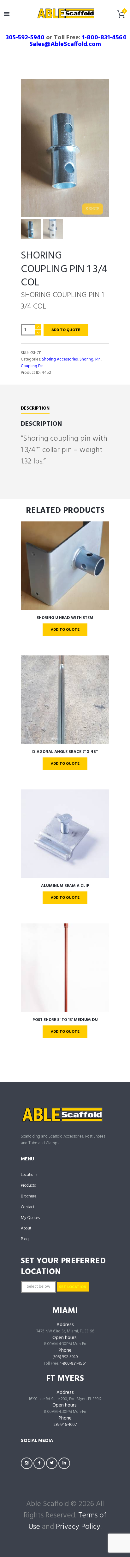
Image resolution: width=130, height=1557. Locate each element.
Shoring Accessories (60, 359)
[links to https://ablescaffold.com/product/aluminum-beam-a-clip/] (65, 833)
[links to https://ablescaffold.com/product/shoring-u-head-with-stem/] (65, 565)
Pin (98, 359)
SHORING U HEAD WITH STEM (65, 618)
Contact (27, 1207)
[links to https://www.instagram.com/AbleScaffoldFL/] (26, 1463)
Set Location (72, 1287)
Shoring (86, 359)
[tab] (35, 409)
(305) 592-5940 (65, 1357)
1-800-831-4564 (104, 38)
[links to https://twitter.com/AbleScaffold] (52, 1463)
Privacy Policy (78, 1527)
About (26, 1228)
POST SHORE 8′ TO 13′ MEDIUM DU (65, 1020)
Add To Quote (65, 330)
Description (35, 408)
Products (28, 1185)
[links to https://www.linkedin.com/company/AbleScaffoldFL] (64, 1463)
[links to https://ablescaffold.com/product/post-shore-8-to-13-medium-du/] (65, 967)
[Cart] (121, 16)
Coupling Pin (32, 366)
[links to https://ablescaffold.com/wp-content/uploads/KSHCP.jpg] (65, 148)
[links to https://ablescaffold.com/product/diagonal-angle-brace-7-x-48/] (65, 699)
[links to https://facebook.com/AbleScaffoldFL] (39, 1463)
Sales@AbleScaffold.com (65, 44)
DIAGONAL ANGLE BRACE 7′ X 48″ (65, 752)
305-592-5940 (25, 38)
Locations (29, 1174)
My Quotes (30, 1218)
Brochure (29, 1196)
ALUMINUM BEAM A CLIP (65, 886)
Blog (25, 1239)
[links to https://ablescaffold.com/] (66, 13)
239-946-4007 (65, 1424)
